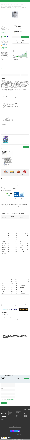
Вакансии (9, 414)
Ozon (11, 431)
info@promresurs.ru (27, 409)
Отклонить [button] (21, 378)
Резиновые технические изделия (3, 411)
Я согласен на (8, 400)
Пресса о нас (10, 412)
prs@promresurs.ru (27, 411)
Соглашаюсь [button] (26, 378)
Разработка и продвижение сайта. (23, 434)
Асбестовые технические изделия (3, 416)
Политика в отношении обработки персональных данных (18, 414)
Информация (18, 408)
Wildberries (13, 431)
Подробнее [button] (17, 378)
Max (19, 431)
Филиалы (17, 410)
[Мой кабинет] (20, 1)
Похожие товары (3, 124)
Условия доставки (18, 411)
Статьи (9, 411)
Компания (10, 408)
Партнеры (9, 416)
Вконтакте (15, 431)
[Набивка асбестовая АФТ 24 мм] (15, 14)
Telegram (17, 431)
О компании (10, 410)
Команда (9, 413)
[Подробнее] (26, 136)
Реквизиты (9, 415)
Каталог (2, 408)
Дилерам (17, 416)
